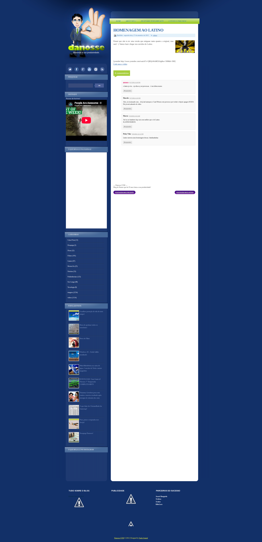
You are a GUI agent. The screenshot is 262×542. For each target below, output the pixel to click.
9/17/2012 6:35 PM (134, 98)
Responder (127, 91)
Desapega (71, 245)
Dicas (69, 250)
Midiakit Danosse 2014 (76, 496)
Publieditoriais (72, 277)
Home (118, 21)
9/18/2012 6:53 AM (134, 116)
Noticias (70, 271)
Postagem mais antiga (184, 192)
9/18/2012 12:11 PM (137, 134)
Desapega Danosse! (86, 433)
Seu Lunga (71, 282)
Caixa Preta (71, 240)
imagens (70, 292)
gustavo (126, 82)
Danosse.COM (119, 538)
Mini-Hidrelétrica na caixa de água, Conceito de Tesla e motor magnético (91, 368)
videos (155, 35)
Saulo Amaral (143, 538)
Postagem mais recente (124, 192)
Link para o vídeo (120, 64)
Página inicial (155, 192)
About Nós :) (131, 21)
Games (70, 261)
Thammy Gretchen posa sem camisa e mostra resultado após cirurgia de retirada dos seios (91, 395)
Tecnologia (71, 287)
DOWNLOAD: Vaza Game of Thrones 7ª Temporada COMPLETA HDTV (90, 381)
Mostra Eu (71, 266)
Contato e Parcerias (177, 21)
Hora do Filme (85, 338)
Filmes (70, 256)
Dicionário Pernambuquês (152, 21)
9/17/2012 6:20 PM (134, 82)
